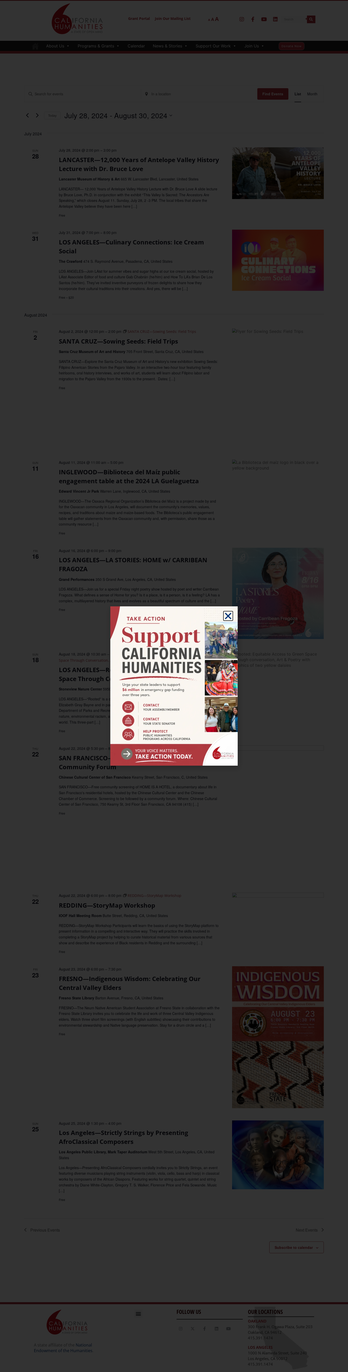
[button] (228, 615)
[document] (174, 686)
